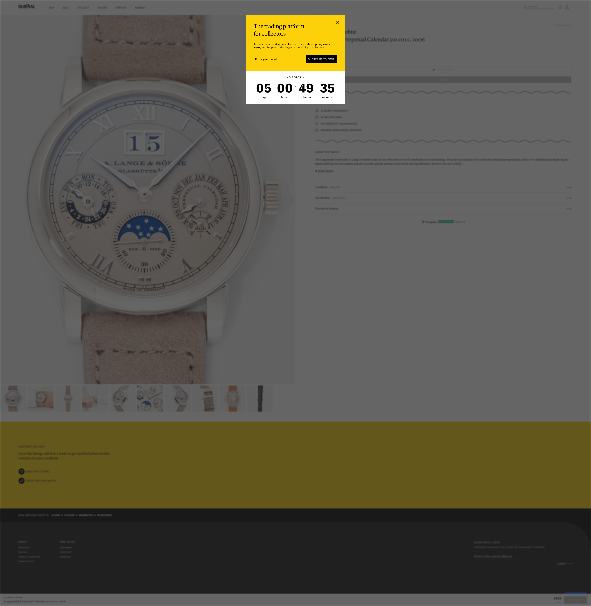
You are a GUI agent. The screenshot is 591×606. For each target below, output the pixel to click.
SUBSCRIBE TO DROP (321, 59)
